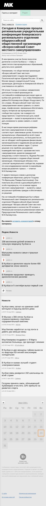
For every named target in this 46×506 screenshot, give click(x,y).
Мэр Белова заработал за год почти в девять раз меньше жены (20, 330)
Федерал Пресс (20, 335)
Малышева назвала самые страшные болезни (20, 254)
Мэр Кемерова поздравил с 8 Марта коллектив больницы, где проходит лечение (23, 341)
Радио (25, 13)
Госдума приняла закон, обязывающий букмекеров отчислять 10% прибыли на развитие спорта (21, 385)
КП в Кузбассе (19, 345)
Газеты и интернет (9, 13)
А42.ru (17, 358)
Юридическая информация (27, 493)
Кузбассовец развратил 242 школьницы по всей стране (22, 374)
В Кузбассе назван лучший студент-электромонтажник (19, 364)
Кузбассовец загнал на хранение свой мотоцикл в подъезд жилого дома (20, 307)
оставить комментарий (22, 221)
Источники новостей (8, 497)
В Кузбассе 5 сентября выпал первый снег (22, 285)
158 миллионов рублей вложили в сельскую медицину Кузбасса (18, 242)
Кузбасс (18, 368)
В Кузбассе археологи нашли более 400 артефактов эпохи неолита (21, 264)
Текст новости (8, 24)
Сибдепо (18, 312)
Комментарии (21, 24)
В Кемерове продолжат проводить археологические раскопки (18, 276)
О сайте (4, 493)
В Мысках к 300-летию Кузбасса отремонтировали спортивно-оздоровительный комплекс (17, 319)
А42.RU (18, 324)
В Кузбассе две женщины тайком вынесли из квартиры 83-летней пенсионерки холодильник (22, 352)
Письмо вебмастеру (25, 497)
